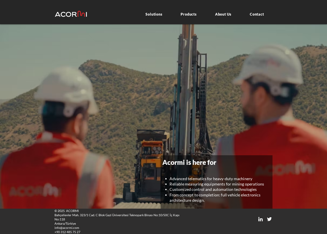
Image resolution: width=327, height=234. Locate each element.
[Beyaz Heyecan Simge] (269, 219)
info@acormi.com (66, 228)
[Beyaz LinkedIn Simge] (260, 219)
